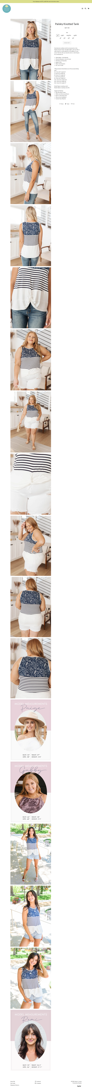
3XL (73, 38)
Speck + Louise (78, 1081)
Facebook (38, 1081)
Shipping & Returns (14, 1085)
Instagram (38, 1083)
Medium (69, 35)
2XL (69, 38)
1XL (64, 38)
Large (75, 35)
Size (67, 32)
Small (62, 35)
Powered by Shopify (77, 1083)
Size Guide (12, 1083)
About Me (12, 1081)
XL (60, 38)
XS (57, 35)
